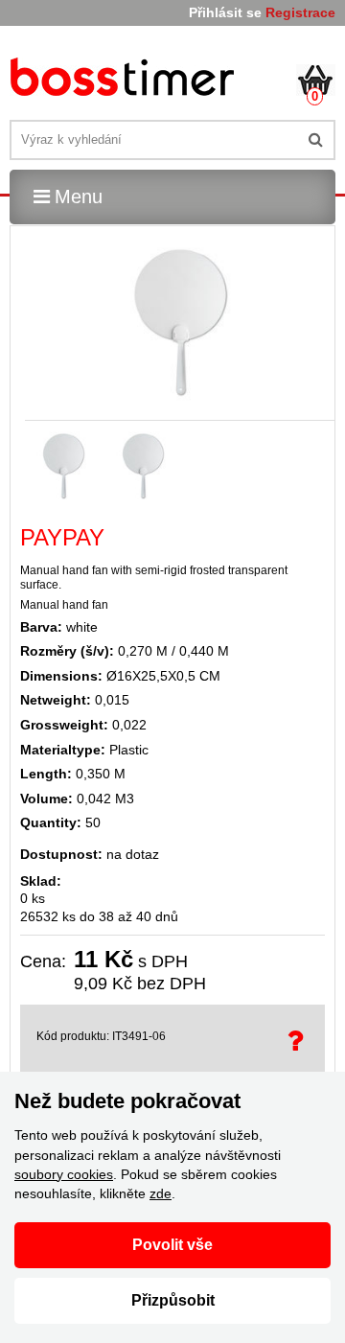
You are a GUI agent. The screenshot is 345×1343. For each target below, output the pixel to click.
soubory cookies (63, 1174)
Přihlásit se (225, 12)
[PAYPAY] (125, 80)
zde (161, 1193)
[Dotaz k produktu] (298, 1040)
